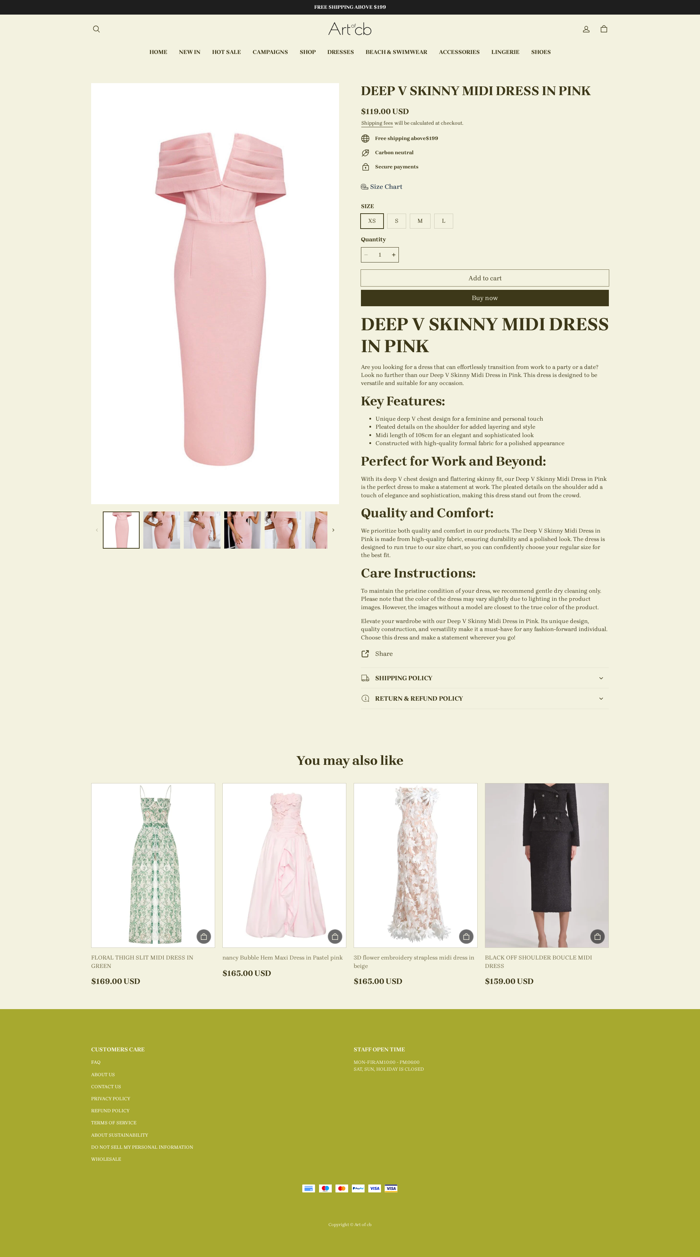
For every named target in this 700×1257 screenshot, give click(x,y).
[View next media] (333, 530)
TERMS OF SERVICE (113, 1122)
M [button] (420, 220)
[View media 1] (121, 529)
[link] (270, 52)
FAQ (96, 1062)
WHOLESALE (106, 1159)
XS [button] (372, 220)
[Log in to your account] (586, 29)
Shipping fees (377, 123)
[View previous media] (97, 530)
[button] (96, 29)
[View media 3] (202, 529)
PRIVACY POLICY (110, 1098)
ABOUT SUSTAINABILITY (119, 1135)
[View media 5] (283, 529)
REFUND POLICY (110, 1110)
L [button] (444, 220)
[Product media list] (215, 293)
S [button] (396, 220)
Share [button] (384, 653)
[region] (215, 529)
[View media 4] (242, 529)
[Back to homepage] (350, 29)
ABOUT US (103, 1074)
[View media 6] (323, 529)
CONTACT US (106, 1086)
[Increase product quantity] (394, 254)
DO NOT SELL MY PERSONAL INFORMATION (142, 1147)
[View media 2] (161, 529)
